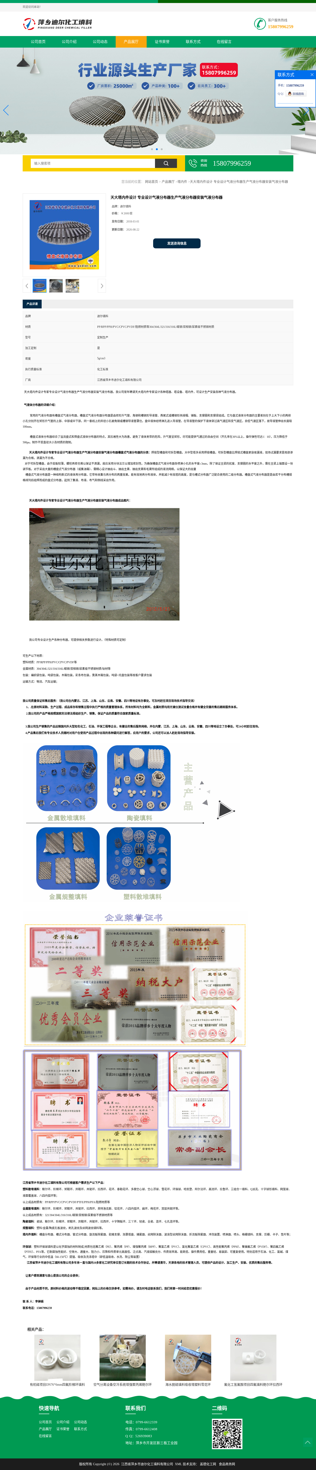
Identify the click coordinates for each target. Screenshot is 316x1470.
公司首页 (38, 42)
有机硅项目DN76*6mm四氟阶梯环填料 (57, 1384)
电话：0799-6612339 (141, 1422)
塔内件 (182, 181)
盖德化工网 (208, 1464)
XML (178, 1464)
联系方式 (193, 42)
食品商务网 (227, 1464)
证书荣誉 (162, 42)
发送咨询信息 (177, 243)
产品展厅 (131, 42)
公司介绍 (69, 42)
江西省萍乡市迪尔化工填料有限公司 (147, 1464)
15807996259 (280, 26)
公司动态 (100, 42)
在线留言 (224, 42)
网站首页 (151, 181)
